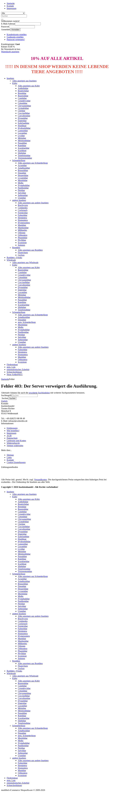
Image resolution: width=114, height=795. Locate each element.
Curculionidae (24, 115)
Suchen (12, 398)
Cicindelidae (23, 108)
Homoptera (23, 220)
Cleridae (21, 111)
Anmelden (15, 30)
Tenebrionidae (24, 155)
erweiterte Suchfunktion (39, 393)
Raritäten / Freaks (14, 257)
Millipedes (22, 230)
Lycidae (21, 135)
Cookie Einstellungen (16, 462)
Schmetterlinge (18, 160)
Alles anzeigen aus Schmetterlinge (33, 163)
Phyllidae (22, 240)
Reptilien (16, 247)
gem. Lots (11, 367)
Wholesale (11, 260)
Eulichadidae (23, 123)
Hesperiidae (23, 175)
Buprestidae (23, 96)
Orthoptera (22, 235)
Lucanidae (22, 133)
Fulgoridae (22, 215)
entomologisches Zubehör (18, 369)
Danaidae (22, 173)
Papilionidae (23, 188)
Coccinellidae (24, 113)
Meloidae (22, 138)
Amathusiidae (24, 168)
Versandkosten (40, 479)
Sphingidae (23, 195)
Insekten (10, 78)
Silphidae (22, 153)
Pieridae (21, 190)
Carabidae (22, 98)
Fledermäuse (12, 364)
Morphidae (22, 180)
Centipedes (23, 208)
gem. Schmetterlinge (27, 322)
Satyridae (22, 193)
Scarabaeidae (23, 148)
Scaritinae (22, 150)
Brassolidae (23, 170)
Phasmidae (22, 237)
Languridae (23, 130)
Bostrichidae (23, 91)
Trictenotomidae (25, 158)
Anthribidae (23, 88)
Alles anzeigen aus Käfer (29, 86)
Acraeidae (22, 165)
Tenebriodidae (24, 310)
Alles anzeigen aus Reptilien (30, 250)
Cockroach (22, 210)
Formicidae (23, 213)
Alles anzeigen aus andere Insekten (33, 203)
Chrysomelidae (24, 106)
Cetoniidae (22, 103)
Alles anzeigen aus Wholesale (25, 262)
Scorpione (22, 242)
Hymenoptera (24, 222)
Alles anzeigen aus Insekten (24, 81)
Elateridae (22, 120)
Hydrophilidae (24, 128)
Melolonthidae (24, 140)
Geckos (21, 255)
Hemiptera (22, 218)
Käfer (14, 83)
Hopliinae (22, 125)
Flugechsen (23, 252)
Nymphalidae (24, 185)
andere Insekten (19, 200)
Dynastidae (23, 118)
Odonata (21, 232)
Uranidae (22, 198)
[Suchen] (2, 19)
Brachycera (23, 205)
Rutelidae (22, 145)
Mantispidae (23, 227)
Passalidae (22, 143)
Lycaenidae (23, 178)
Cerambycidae (24, 101)
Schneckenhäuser (14, 372)
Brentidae (22, 93)
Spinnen (21, 245)
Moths (20, 183)
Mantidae (22, 225)
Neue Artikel (15, 374)
